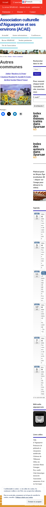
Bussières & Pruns (19, 74)
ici (39, 150)
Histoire (20, 12)
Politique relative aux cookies (24, 497)
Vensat (25, 80)
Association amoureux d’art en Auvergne (38, 481)
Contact (33, 12)
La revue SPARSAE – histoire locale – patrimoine (21, 7)
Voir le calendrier (37, 397)
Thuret (19, 80)
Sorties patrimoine (25, 40)
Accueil (5, 2)
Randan (12, 77)
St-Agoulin (19, 77)
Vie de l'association (9, 45)
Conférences (35, 35)
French (28, 2)
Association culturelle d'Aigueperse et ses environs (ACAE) (19, 24)
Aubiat (8, 74)
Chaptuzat (4, 77)
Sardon (13, 80)
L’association (18, 2)
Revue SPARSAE (8, 40)
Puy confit (37, 470)
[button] (39, 418)
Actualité (5, 35)
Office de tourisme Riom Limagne (38, 464)
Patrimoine (6, 12)
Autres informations (20, 35)
